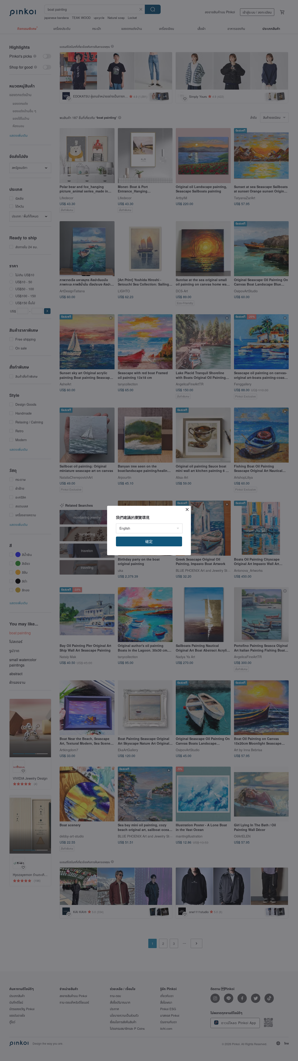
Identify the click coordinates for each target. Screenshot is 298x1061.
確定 (149, 541)
